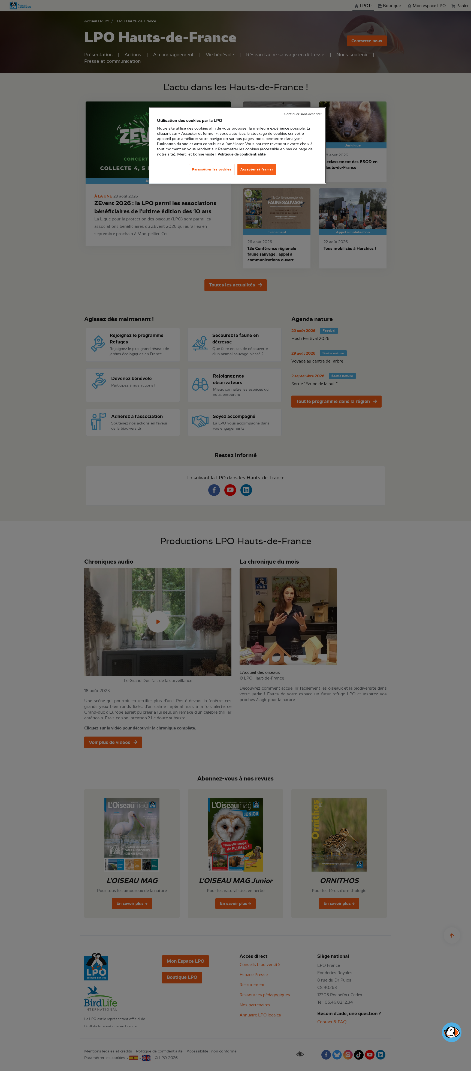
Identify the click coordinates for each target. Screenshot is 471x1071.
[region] (237, 145)
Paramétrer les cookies (211, 169)
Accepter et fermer (256, 169)
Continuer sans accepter (303, 114)
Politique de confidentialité (242, 154)
